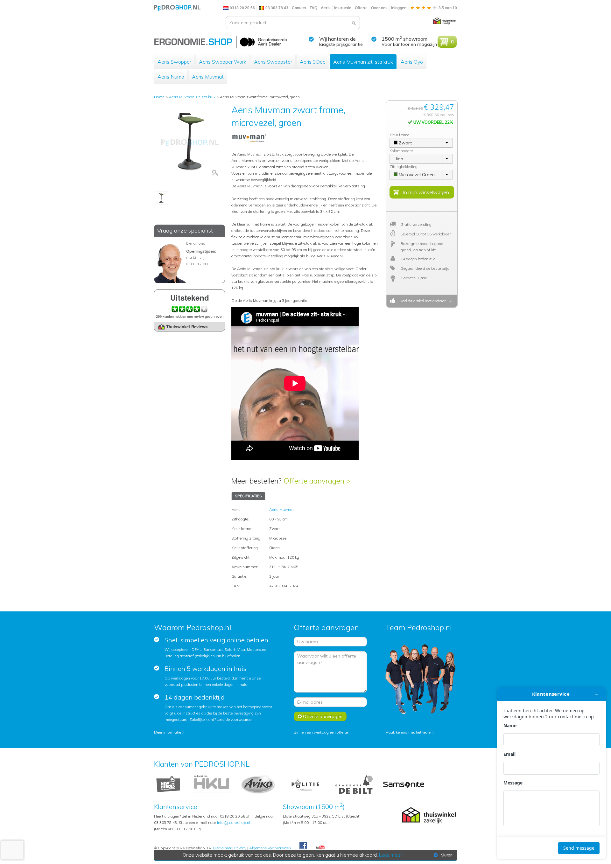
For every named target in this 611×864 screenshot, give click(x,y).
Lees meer (390, 855)
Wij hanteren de (337, 39)
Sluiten (447, 855)
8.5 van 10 (447, 8)
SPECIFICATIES (248, 495)
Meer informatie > (169, 732)
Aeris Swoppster (273, 62)
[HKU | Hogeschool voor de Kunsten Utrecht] (211, 784)
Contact (299, 8)
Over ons (379, 8)
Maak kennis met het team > (410, 732)
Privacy (240, 848)
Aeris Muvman (282, 509)
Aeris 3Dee (313, 62)
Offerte (361, 8)
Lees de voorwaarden (235, 719)
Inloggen (398, 8)
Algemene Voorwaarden (270, 848)
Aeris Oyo (412, 62)
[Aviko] (258, 784)
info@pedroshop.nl (233, 822)
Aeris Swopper (174, 62)
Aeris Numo (171, 76)
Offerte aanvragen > (317, 480)
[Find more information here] (551, 773)
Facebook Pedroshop (303, 845)
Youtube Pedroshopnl (320, 847)
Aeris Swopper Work (222, 62)
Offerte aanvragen (322, 716)
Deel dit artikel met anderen (421, 300)
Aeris (326, 8)
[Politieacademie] (305, 784)
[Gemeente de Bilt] (354, 784)
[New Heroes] (168, 784)
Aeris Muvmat (208, 76)
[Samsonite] (404, 784)
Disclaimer (222, 848)
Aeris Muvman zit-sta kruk (363, 62)
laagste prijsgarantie (341, 44)
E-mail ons (195, 243)
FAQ (313, 8)
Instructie (342, 8)
